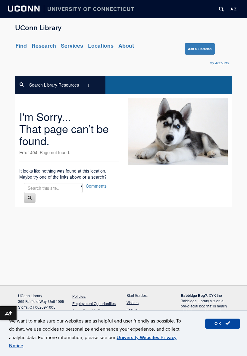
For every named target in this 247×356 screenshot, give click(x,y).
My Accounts (219, 62)
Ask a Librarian (200, 48)
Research (44, 45)
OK (219, 323)
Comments (96, 186)
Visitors (133, 302)
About (126, 45)
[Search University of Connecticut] (221, 9)
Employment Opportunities (94, 303)
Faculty (132, 309)
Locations (101, 45)
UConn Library (38, 28)
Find (21, 45)
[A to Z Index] (233, 9)
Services (72, 45)
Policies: (79, 296)
